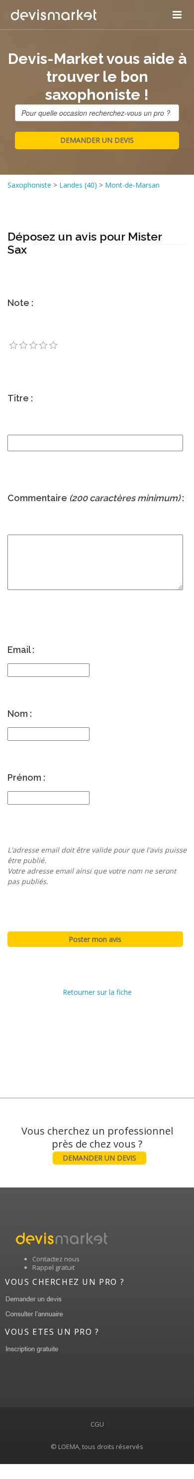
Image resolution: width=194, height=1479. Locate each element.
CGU (97, 1424)
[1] (13, 345)
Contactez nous (56, 1258)
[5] (53, 345)
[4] (43, 345)
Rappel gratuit (53, 1267)
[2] (23, 345)
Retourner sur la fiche (97, 992)
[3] (33, 345)
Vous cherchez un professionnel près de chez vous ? (97, 1143)
